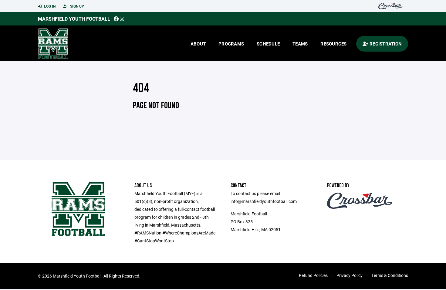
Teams (300, 44)
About (198, 44)
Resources (333, 44)
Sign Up (76, 6)
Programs (231, 44)
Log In (49, 6)
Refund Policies (313, 275)
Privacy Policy (349, 275)
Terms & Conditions (389, 275)
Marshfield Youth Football (74, 18)
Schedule (268, 44)
